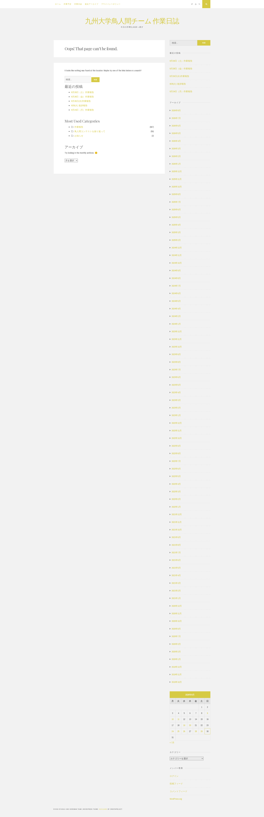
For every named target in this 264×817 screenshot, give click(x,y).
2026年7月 (176, 118)
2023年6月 (176, 377)
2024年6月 (176, 293)
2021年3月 (176, 583)
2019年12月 (177, 666)
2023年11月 (177, 339)
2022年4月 (176, 483)
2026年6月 (176, 125)
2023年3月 (176, 400)
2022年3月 (176, 491)
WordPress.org (176, 798)
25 (178, 731)
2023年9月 (176, 354)
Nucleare (103, 809)
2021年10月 (177, 529)
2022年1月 (176, 506)
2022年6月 (176, 468)
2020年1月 (176, 659)
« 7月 (172, 742)
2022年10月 (177, 438)
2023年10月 (177, 346)
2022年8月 (176, 453)
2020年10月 (177, 621)
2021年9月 (176, 537)
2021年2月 (176, 590)
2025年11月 (177, 179)
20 (190, 725)
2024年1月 (176, 323)
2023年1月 (176, 415)
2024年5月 (176, 301)
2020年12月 (177, 605)
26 (184, 731)
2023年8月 (176, 361)
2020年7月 (176, 636)
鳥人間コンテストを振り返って (89, 131)
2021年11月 (177, 522)
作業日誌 (78, 4)
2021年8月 (176, 544)
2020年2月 (176, 651)
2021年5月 (176, 567)
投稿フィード (176, 783)
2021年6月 (176, 560)
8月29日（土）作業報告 (82, 92)
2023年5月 (176, 384)
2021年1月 (176, 598)
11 (178, 719)
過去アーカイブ (91, 4)
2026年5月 (176, 133)
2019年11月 (177, 674)
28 (196, 731)
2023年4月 (176, 392)
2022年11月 (177, 430)
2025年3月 (176, 232)
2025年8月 (176, 194)
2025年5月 (176, 217)
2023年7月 (176, 369)
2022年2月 (176, 499)
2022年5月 (176, 476)
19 (184, 725)
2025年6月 (176, 209)
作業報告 (78, 126)
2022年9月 (176, 445)
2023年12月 (177, 331)
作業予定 (67, 4)
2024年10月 (177, 262)
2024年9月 (176, 270)
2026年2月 (176, 156)
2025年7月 (176, 201)
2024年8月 (176, 278)
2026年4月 (176, 140)
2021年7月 (176, 552)
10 (173, 719)
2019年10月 (177, 681)
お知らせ (78, 135)
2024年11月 (177, 255)
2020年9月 (176, 628)
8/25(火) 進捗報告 (79, 105)
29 (202, 731)
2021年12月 (177, 514)
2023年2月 (176, 407)
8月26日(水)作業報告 (81, 101)
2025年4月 (176, 224)
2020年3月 (176, 644)
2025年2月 (176, 240)
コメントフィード (178, 791)
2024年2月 (176, 316)
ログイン (174, 775)
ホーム (58, 4)
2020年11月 (177, 613)
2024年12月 (177, 247)
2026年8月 (176, 110)
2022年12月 (177, 422)
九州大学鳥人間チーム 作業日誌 (132, 20)
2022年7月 (176, 461)
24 (173, 731)
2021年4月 (176, 575)
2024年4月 (176, 308)
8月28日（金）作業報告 (82, 96)
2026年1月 (176, 163)
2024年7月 (176, 285)
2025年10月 (177, 186)
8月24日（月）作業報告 (82, 109)
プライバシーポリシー (110, 4)
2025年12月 (177, 171)
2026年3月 (176, 148)
